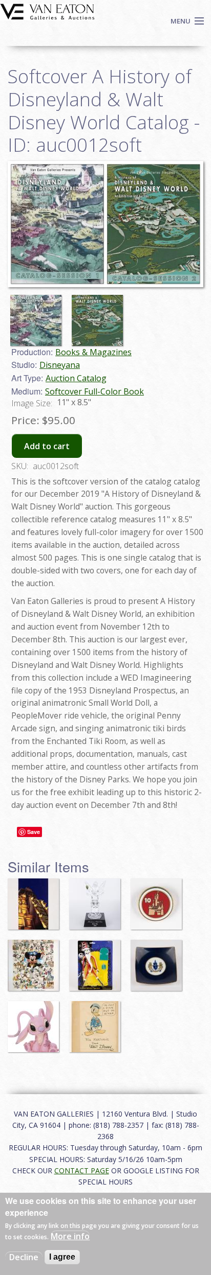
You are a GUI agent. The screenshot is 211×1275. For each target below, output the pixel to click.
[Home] (47, 10)
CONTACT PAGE (81, 1170)
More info (70, 1236)
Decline (23, 1257)
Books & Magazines (93, 352)
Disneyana (59, 364)
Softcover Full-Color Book (94, 391)
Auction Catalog (76, 378)
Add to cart (47, 446)
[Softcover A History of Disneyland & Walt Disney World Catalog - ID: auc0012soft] (105, 223)
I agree (62, 1257)
